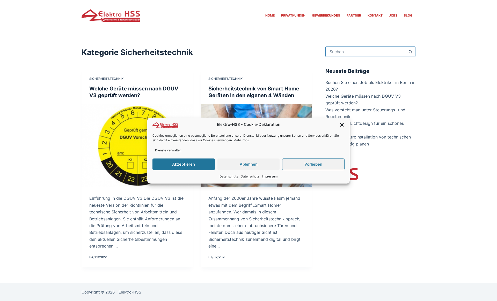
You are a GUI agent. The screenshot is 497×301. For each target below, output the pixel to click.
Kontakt (375, 15)
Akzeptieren (183, 164)
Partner (354, 15)
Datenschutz (229, 177)
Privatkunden (293, 15)
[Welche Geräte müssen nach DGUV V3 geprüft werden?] (137, 145)
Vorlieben (313, 164)
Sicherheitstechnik (106, 79)
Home (270, 15)
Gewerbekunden (326, 15)
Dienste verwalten (168, 150)
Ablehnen (249, 164)
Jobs (393, 15)
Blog (408, 15)
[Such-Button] (410, 52)
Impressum (269, 177)
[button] (342, 124)
